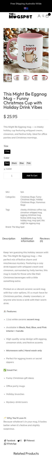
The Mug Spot (18, 227)
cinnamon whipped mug (31, 213)
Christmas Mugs (28, 197)
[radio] (7, 152)
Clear (9, 169)
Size (6, 146)
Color (6, 158)
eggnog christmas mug (31, 215)
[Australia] (26, 8)
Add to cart (32, 176)
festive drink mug (28, 218)
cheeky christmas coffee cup (33, 210)
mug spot (36, 221)
